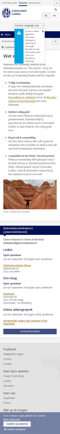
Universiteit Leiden (9, 3)
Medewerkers (34, 3)
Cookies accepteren (17, 424)
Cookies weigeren (16, 429)
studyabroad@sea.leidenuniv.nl (20, 243)
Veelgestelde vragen (13, 354)
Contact (7, 359)
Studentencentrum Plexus (17, 265)
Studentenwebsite (10, 41)
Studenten (23, 3)
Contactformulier (30, 331)
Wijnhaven (9, 294)
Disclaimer (8, 385)
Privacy (7, 402)
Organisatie (9, 398)
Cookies (7, 381)
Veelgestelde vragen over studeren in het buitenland (25, 322)
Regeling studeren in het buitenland (32, 99)
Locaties (7, 364)
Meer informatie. (11, 419)
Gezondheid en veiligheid (21, 97)
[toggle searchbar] (55, 9)
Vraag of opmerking (13, 376)
